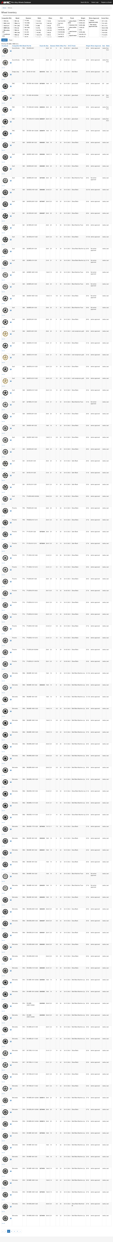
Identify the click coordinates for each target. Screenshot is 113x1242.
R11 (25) (17, 25)
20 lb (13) (82, 20)
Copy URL (3, 55)
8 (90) (38, 25)
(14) (80, 30)
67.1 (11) (104, 25)
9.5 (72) (38, 30)
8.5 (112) (39, 23)
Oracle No (43, 46)
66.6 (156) (105, 28)
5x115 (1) (61, 34)
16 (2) (26, 30)
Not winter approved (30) (93, 25)
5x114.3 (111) (60, 24)
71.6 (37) (104, 35)
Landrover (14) (6, 35)
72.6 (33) (104, 32)
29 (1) (49, 35)
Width (58, 46)
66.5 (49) (104, 30)
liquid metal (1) (72, 36)
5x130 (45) (61, 30)
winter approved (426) (93, 21)
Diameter (53, 46)
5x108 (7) (61, 36)
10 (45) (38, 32)
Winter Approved (96, 46)
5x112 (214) (61, 21)
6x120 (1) (61, 27)
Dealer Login (95, 2)
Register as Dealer (106, 2)
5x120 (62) (61, 32)
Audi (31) (6, 25)
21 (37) (26, 32)
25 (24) (49, 28)
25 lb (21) (82, 23)
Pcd (65, 46)
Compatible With (17, 46)
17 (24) (26, 20)
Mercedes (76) (6, 31)
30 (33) (49, 37)
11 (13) (38, 37)
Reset (10, 40)
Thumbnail (5, 46)
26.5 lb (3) (82, 37)
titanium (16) (73, 25)
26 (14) (49, 30)
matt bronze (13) (72, 32)
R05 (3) (16, 30)
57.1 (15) (104, 21)
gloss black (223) (72, 22)
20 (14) (49, 23)
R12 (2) (16, 28)
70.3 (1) (104, 37)
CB (69, 46)
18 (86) (26, 25)
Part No (29, 46)
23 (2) (26, 37)
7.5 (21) (38, 21)
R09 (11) (17, 23)
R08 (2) (16, 35)
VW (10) (5, 21)
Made (108, 46)
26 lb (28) (82, 25)
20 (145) (27, 27)
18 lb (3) (81, 27)
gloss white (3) (72, 28)
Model (24, 46)
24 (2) (49, 25)
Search (4, 40)
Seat (103, 46)
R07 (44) (17, 32)
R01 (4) (16, 21)
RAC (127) (6, 23)
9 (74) (38, 28)
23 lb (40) (82, 32)
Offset (62, 46)
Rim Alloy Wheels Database (21, 2)
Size (47, 46)
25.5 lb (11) (82, 34)
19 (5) (49, 21)
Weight (88, 46)
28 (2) (49, 32)
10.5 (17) (39, 35)
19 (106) (27, 23)
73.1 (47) (104, 23)
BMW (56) (6, 28)
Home (4, 8)
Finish (74, 46)
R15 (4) (16, 37)
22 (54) (26, 34)
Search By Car (85, 2)
